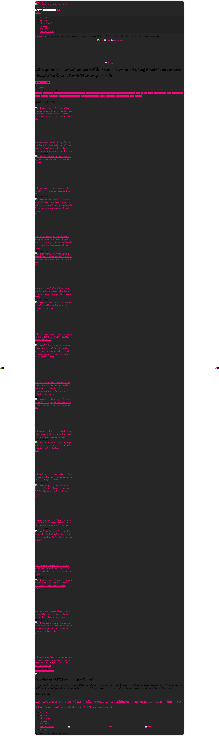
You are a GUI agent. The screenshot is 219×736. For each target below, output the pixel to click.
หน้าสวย (84, 96)
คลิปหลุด (43, 20)
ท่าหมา (150, 93)
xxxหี (45, 93)
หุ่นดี (97, 96)
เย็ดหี (127, 96)
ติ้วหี (145, 93)
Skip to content (40, 2)
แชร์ (47, 82)
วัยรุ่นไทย (44, 96)
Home (37, 36)
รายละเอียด (40, 82)
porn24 (42, 88)
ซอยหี (138, 93)
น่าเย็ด (174, 93)
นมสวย (157, 93)
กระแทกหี (58, 93)
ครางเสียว (81, 93)
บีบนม (37, 96)
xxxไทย (50, 93)
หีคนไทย (91, 96)
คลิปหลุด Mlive (46, 29)
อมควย (102, 96)
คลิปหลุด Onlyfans (47, 23)
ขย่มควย (65, 93)
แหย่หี (132, 96)
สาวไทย (77, 96)
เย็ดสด (112, 96)
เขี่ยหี (108, 96)
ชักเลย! (38, 13)
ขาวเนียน (73, 93)
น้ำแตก (180, 93)
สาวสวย (70, 96)
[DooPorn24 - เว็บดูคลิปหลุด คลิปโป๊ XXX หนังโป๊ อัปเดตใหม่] (52, 7)
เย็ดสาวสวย (120, 96)
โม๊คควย (138, 96)
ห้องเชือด (43, 26)
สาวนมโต (63, 96)
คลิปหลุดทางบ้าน (100, 93)
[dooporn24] (40, 674)
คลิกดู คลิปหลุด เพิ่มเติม (44, 671)
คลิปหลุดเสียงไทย (47, 32)
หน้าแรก (43, 17)
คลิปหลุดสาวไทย (114, 93)
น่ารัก (169, 93)
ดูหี (142, 93)
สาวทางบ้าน (53, 96)
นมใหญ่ (163, 93)
